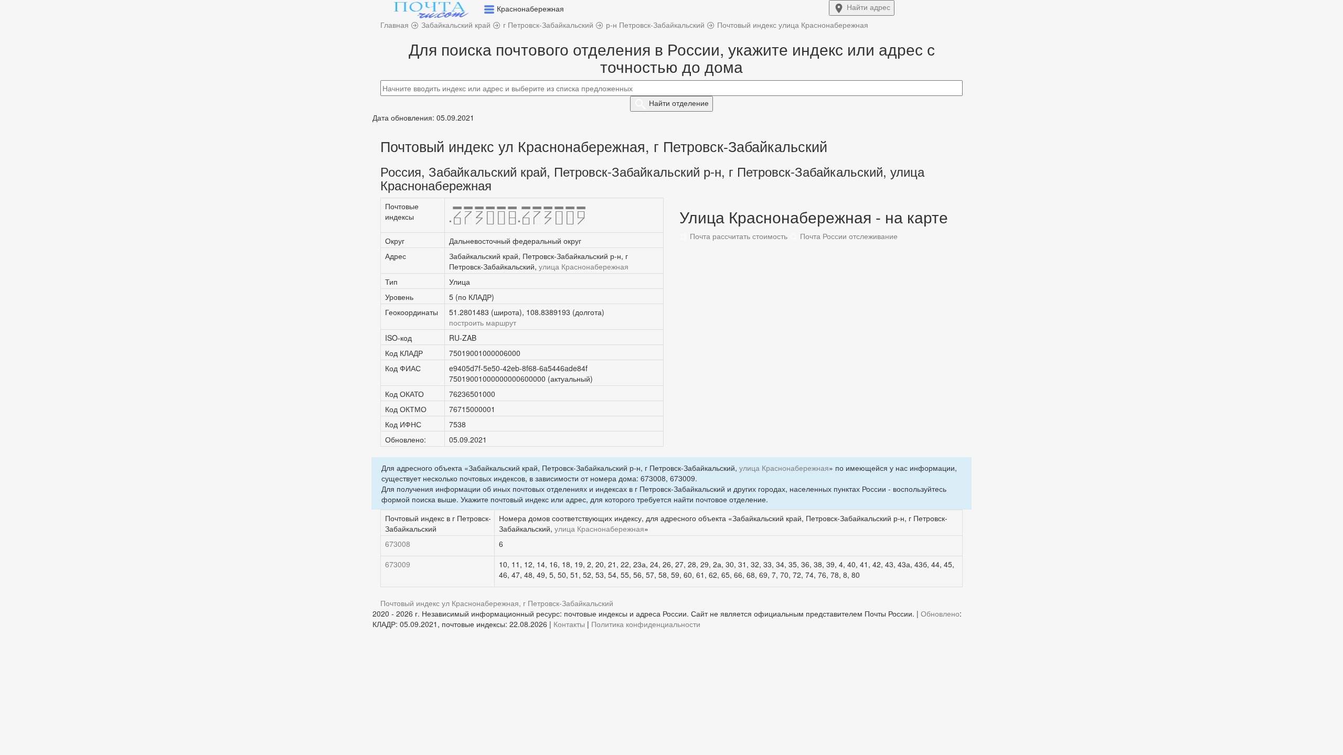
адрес (868, 7)
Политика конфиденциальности (645, 624)
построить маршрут (482, 322)
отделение (679, 103)
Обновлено (940, 613)
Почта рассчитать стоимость (737, 236)
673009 (397, 564)
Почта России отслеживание (848, 236)
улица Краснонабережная (583, 266)
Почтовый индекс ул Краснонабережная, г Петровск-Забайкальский (496, 603)
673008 (397, 543)
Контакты (569, 624)
